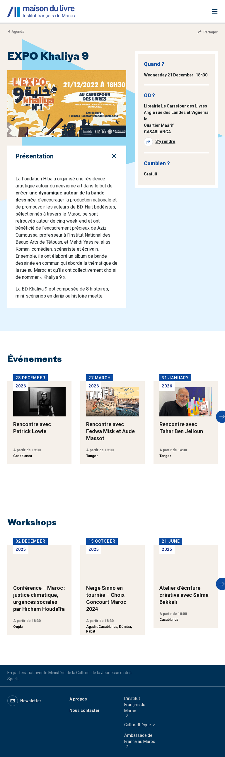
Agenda (17, 32)
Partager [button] (210, 32)
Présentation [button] (35, 156)
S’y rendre (165, 141)
